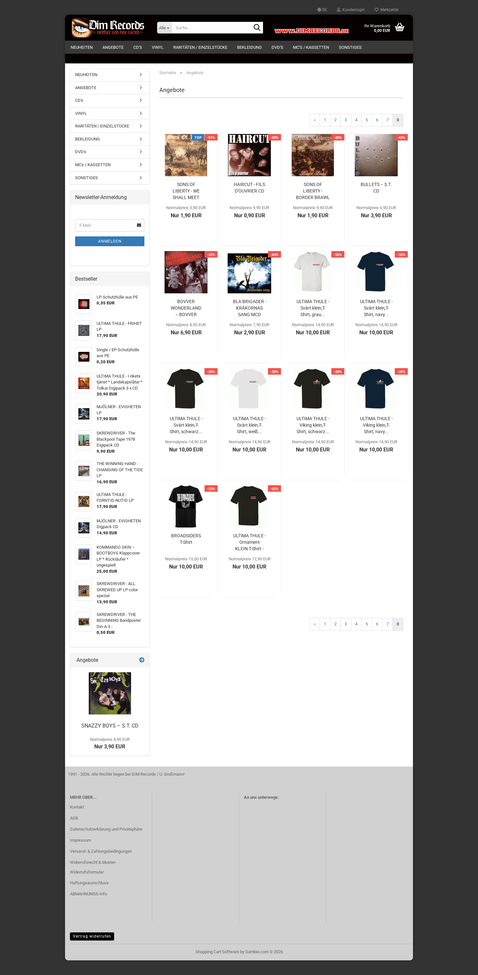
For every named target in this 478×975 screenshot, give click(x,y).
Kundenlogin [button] (352, 9)
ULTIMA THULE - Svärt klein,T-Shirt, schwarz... (186, 425)
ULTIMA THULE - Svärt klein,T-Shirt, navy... (376, 308)
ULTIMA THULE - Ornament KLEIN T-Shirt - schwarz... (249, 542)
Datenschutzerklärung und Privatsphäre (106, 829)
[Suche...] (257, 28)
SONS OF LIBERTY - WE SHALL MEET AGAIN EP (186, 191)
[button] (322, 10)
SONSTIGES (350, 47)
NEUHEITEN (82, 47)
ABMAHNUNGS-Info (88, 893)
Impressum (80, 840)
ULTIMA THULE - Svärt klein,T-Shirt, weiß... (249, 425)
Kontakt (77, 807)
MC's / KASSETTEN (311, 47)
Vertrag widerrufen (92, 936)
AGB (74, 818)
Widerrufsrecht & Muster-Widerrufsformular (93, 867)
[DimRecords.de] (108, 28)
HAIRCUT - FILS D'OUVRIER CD (249, 188)
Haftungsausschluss (89, 882)
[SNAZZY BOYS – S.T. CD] (110, 693)
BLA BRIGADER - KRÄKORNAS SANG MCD (249, 308)
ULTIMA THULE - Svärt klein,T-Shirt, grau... (313, 308)
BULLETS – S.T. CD (376, 188)
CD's (137, 47)
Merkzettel (388, 9)
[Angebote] (141, 660)
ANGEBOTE (113, 47)
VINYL (158, 47)
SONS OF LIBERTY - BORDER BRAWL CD (313, 191)
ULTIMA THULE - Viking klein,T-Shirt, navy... (376, 425)
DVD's (277, 47)
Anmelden (110, 241)
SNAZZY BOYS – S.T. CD (110, 726)
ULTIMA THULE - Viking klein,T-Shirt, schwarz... (313, 425)
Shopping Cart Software (217, 951)
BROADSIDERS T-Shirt (186, 539)
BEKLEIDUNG (249, 47)
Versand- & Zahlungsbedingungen (101, 851)
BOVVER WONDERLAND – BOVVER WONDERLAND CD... (186, 308)
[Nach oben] (460, 965)
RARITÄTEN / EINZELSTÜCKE (200, 47)
